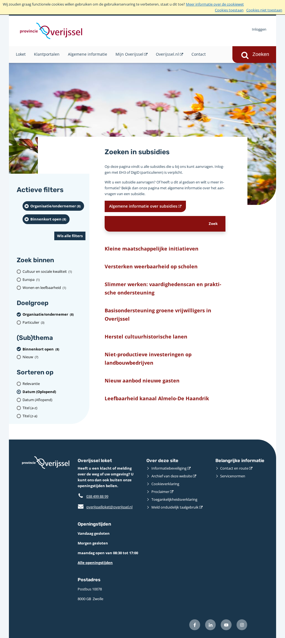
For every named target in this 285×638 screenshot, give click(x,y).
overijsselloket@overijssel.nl (105, 506)
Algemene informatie (87, 54)
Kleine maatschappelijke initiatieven (151, 248)
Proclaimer (160, 491)
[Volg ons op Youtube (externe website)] (226, 624)
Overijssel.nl (167, 54)
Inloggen (259, 29)
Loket (21, 54)
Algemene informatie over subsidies (143, 206)
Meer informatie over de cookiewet (215, 4)
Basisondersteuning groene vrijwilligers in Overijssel (158, 314)
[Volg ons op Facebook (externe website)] (194, 624)
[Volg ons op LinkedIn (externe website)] (210, 624)
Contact (198, 54)
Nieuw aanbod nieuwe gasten (142, 380)
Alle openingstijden (95, 562)
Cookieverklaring (165, 483)
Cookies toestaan (229, 10)
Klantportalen (47, 54)
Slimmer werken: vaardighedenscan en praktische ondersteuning (163, 288)
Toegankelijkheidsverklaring (174, 499)
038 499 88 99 (97, 496)
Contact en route (234, 468)
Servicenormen (232, 475)
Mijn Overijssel (129, 54)
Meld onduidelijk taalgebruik (174, 507)
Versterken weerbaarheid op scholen (151, 266)
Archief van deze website (171, 475)
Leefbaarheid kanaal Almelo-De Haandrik (157, 398)
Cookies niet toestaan (264, 10)
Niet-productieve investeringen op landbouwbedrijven (148, 358)
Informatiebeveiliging (168, 468)
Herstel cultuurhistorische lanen (146, 336)
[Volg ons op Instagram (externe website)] (242, 624)
